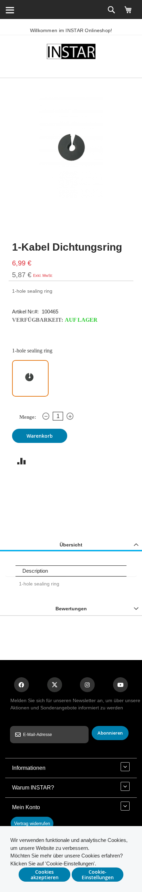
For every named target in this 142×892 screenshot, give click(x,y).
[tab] (71, 544)
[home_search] (9, 9)
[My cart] (128, 13)
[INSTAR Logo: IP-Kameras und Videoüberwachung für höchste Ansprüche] (71, 52)
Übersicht (71, 544)
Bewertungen (71, 608)
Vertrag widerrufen (32, 823)
